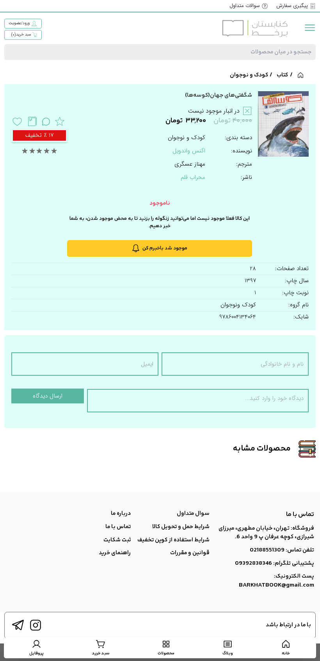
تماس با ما (118, 526)
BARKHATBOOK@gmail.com (276, 585)
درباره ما (121, 513)
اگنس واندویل (188, 151)
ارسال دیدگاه (47, 396)
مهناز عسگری (189, 164)
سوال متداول (193, 513)
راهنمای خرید (115, 552)
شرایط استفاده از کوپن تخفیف (173, 540)
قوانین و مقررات (190, 552)
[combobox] (160, 52)
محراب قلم (193, 177)
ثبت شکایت (117, 540)
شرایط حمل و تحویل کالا (181, 526)
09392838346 (253, 563)
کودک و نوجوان (249, 75)
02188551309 (267, 550)
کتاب (282, 75)
